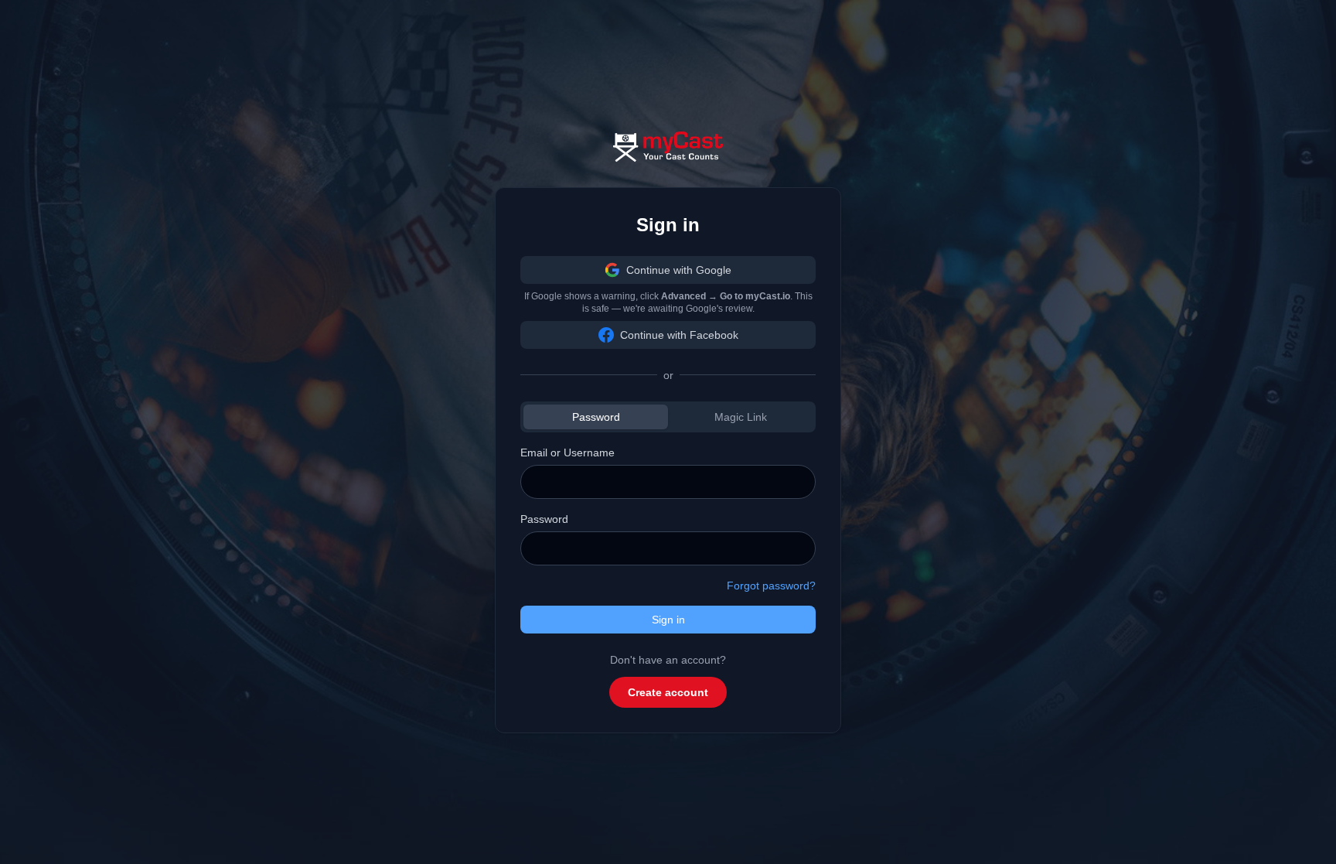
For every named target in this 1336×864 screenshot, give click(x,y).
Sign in (668, 619)
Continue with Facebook (679, 335)
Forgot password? (771, 585)
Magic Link (740, 417)
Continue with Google (678, 270)
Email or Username (567, 452)
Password (596, 417)
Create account (668, 692)
